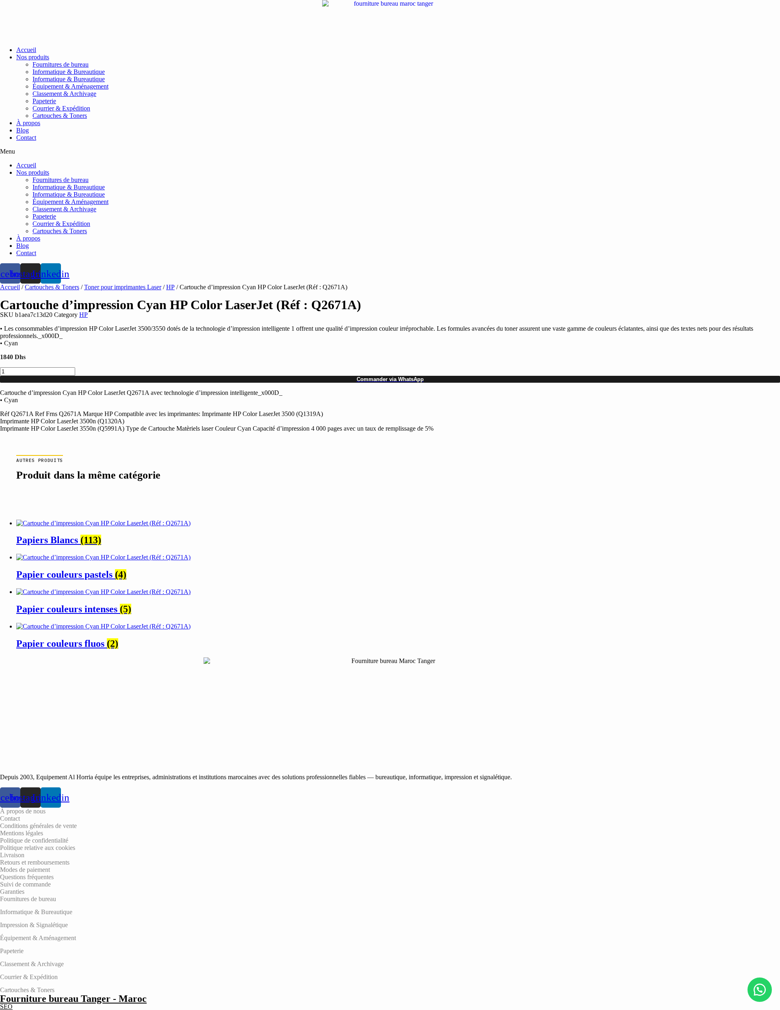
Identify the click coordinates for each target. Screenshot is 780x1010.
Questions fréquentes (27, 876)
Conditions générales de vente (38, 825)
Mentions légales (21, 833)
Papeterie (44, 101)
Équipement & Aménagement (70, 86)
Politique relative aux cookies (37, 847)
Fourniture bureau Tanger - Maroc (73, 998)
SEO (6, 1006)
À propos (28, 122)
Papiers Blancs (58, 540)
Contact (26, 137)
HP (170, 287)
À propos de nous (23, 811)
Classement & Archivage (64, 93)
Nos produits (32, 57)
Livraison (12, 855)
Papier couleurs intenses (73, 609)
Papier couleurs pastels (71, 574)
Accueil (26, 49)
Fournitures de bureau (60, 64)
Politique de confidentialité (34, 840)
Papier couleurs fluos (67, 643)
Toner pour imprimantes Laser (122, 287)
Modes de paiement (25, 869)
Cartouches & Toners (59, 115)
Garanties (12, 891)
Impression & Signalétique (34, 924)
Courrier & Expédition (61, 108)
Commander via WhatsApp (390, 379)
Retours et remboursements (34, 862)
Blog (22, 130)
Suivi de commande (25, 884)
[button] (390, 151)
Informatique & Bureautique (68, 71)
